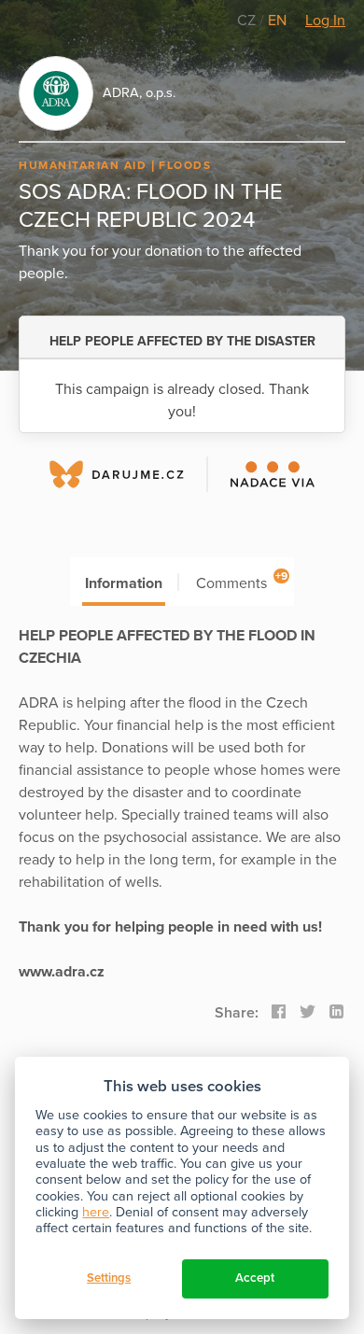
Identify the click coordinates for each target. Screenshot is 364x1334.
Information (123, 583)
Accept (254, 1278)
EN (277, 20)
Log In (325, 20)
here (95, 1212)
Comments (242, 581)
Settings (109, 1278)
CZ (248, 20)
